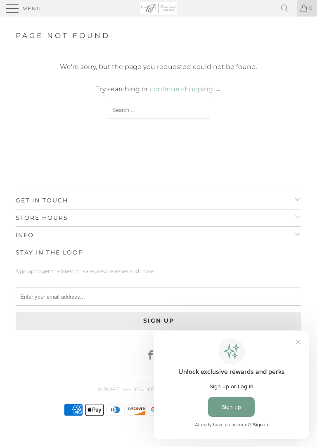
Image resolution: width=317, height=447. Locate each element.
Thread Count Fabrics (142, 389)
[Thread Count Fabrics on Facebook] (151, 356)
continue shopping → (185, 89)
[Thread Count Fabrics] (158, 8)
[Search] (287, 8)
